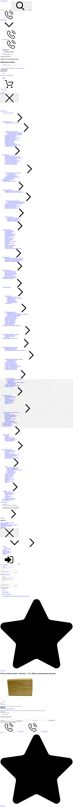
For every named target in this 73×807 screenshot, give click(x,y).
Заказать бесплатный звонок (6, 56)
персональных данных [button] (20, 68)
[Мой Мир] (4, 707)
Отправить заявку (3, 69)
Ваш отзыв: (35, 720)
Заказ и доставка (6, 550)
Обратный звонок (4, 70)
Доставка (5, 502)
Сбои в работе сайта (4, 523)
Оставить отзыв (52, 720)
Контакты (5, 553)
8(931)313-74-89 (6, 49)
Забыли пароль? (7, 574)
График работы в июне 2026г (6, 525)
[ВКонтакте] (1, 707)
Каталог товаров (3, 110)
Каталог (2, 527)
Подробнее (2, 517)
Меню (5, 527)
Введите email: (19, 720)
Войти (19, 563)
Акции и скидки (6, 552)
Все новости (2, 526)
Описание (2, 708)
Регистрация (5, 564)
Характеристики (8, 708)
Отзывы (12, 708)
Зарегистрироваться (4, 587)
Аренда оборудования (7, 551)
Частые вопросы (8, 548)
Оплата (1, 502)
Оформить (11, 75)
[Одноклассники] (2, 707)
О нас (6, 547)
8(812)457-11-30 (3, 19)
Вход (1, 564)
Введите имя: (3, 720)
